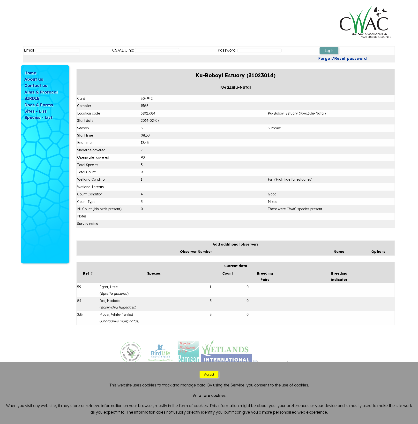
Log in (329, 51)
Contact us (35, 85)
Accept (209, 374)
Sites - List (35, 111)
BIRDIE (31, 98)
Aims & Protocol (41, 91)
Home (30, 72)
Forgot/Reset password (342, 58)
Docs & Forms (38, 104)
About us (33, 79)
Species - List (38, 117)
